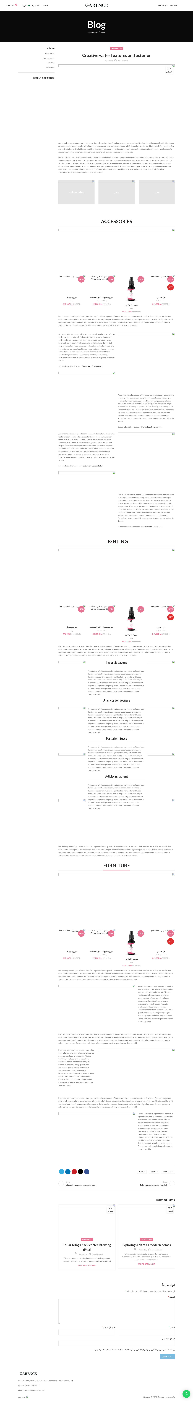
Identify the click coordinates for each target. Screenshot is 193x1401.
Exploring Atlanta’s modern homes (146, 1245)
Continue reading (146, 1264)
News (153, 1172)
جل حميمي (161, 297)
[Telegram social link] (61, 1171)
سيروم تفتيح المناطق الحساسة (101, 297)
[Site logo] (96, 5)
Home (103, 32)
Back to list (116, 1183)
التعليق (171, 1296)
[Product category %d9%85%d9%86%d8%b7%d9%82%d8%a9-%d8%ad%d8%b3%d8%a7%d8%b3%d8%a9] (76, 192)
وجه (131, 308)
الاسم (172, 1327)
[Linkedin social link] (68, 1171)
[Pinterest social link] (74, 1171)
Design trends (48, 58)
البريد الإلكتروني (108, 1327)
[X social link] (80, 1171)
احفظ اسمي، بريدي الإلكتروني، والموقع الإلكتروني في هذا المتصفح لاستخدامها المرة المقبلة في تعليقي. (133, 1349)
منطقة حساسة (161, 301)
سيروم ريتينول (71, 297)
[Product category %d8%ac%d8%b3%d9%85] (157, 192)
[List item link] (96, 1385)
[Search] (185, 5)
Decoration (93, 32)
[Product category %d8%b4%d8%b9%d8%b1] (116, 192)
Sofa (141, 1172)
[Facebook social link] (86, 1171)
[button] (186, 1394)
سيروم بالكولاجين (131, 305)
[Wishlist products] (181, 5)
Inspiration (50, 67)
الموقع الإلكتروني (168, 1338)
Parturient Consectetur (151, 427)
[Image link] (28, 1374)
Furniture (167, 1172)
